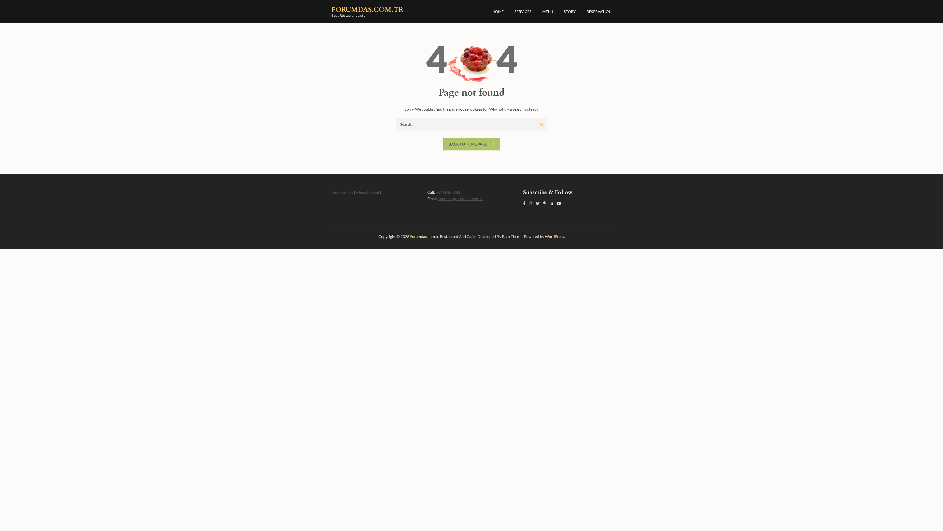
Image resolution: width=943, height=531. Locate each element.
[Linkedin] (551, 203)
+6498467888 (448, 192)
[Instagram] (530, 203)
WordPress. (555, 236)
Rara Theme (512, 236)
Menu (547, 11)
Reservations (342, 192)
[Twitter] (538, 203)
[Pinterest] (544, 203)
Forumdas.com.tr (367, 9)
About (374, 192)
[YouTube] (558, 203)
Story (570, 11)
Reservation (598, 11)
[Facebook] (524, 203)
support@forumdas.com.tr (460, 198)
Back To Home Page (468, 144)
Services (522, 11)
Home (498, 11)
